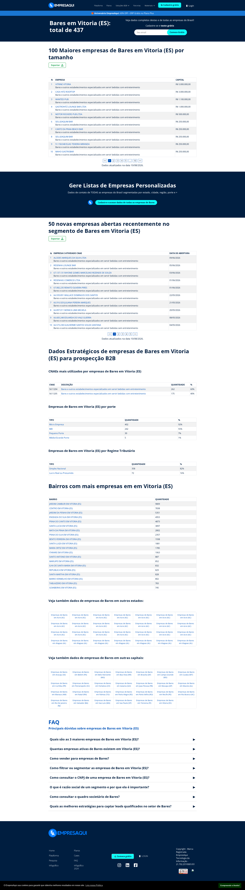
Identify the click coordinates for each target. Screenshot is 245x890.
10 (135, 160)
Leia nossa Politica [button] (94, 885)
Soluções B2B (122, 5)
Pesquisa (53, 860)
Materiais (149, 5)
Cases (76, 855)
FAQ (76, 860)
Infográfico (53, 865)
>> (140, 160)
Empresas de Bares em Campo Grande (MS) (165, 675)
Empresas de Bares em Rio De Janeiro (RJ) (59, 703)
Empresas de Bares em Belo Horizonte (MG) (103, 675)
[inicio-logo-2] (61, 5)
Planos (109, 5)
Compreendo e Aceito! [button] (230, 885)
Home (52, 850)
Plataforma (98, 5)
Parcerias (137, 5)
